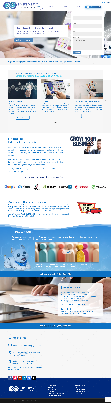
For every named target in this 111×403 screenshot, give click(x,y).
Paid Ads (50, 387)
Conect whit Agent (80, 391)
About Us (66, 6)
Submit (77, 52)
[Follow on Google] (29, 377)
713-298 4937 (19, 337)
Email (74, 31)
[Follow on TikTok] (34, 377)
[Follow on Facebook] (10, 377)
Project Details (77, 37)
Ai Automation (52, 389)
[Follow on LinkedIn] (24, 377)
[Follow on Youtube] (20, 377)
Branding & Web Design (55, 395)
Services (50, 6)
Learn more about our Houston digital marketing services (43, 177)
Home (38, 6)
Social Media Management (56, 393)
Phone (75, 23)
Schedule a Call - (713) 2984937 (55, 273)
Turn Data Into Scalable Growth (35, 28)
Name (74, 15)
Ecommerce (51, 391)
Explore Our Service (23, 40)
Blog (76, 387)
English (104, 2)
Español (108, 2)
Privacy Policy (40, 9)
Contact (79, 6)
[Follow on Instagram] (15, 377)
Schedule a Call (95, 7)
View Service (25, 116)
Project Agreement (80, 389)
